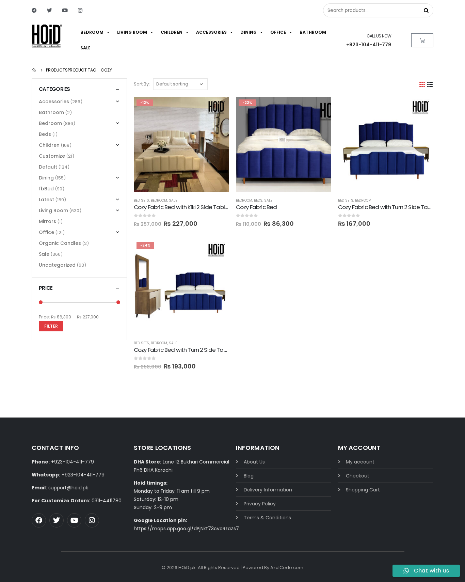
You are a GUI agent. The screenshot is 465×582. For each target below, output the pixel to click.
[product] (385, 144)
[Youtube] (64, 10)
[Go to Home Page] (34, 70)
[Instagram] (80, 10)
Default (48, 166)
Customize (52, 156)
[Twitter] (49, 10)
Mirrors (47, 221)
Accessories (211, 32)
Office (278, 32)
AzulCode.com (286, 567)
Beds (258, 200)
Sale (85, 48)
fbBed (46, 188)
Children (171, 32)
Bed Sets (141, 200)
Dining (248, 32)
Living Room (132, 32)
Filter (51, 326)
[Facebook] (34, 10)
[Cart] (422, 40)
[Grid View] (422, 84)
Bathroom (313, 32)
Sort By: (142, 84)
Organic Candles (60, 243)
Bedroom (91, 32)
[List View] (430, 84)
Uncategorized (57, 265)
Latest (46, 199)
